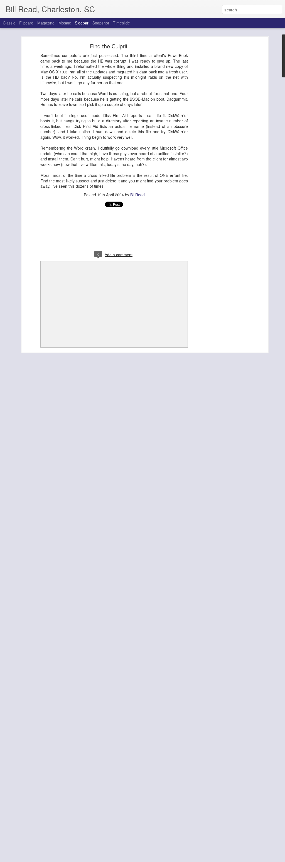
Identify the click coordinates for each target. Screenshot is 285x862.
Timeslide (121, 23)
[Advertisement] (218, 132)
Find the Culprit (108, 46)
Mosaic (64, 23)
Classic (9, 23)
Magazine (46, 23)
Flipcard (26, 23)
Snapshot (100, 23)
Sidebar (82, 23)
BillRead (137, 194)
